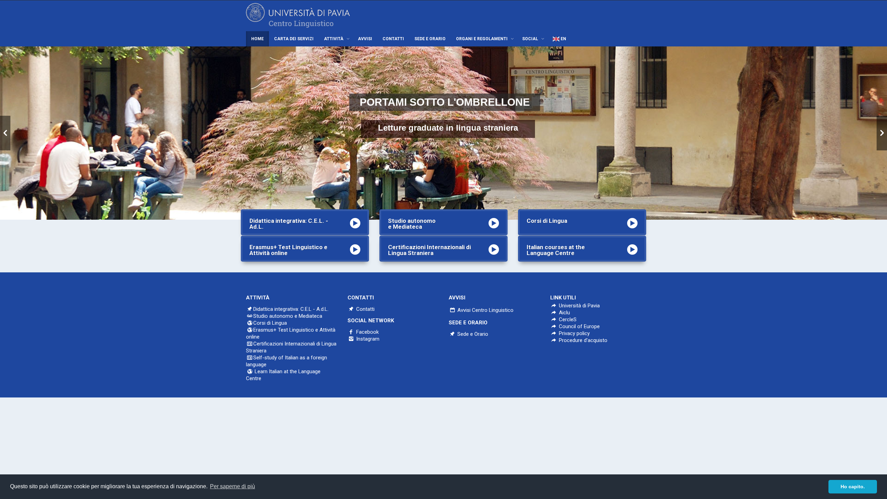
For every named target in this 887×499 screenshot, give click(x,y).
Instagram (367, 339)
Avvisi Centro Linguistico (484, 310)
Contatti (365, 309)
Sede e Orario (472, 334)
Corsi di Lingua (270, 323)
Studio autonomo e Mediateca (287, 316)
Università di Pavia (579, 306)
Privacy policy (573, 333)
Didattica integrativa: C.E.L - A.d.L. (290, 309)
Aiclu (563, 312)
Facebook (367, 332)
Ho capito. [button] (853, 486)
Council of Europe (578, 326)
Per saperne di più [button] (232, 486)
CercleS (567, 319)
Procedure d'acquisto (582, 340)
